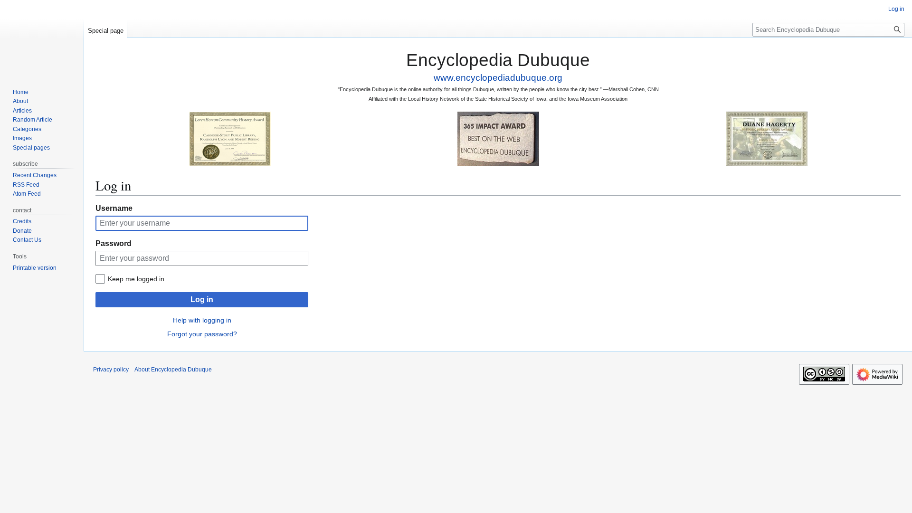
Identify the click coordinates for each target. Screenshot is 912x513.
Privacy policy (111, 369)
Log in (201, 299)
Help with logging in (202, 320)
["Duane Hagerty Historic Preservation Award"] (767, 138)
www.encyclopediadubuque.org (498, 78)
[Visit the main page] (42, 38)
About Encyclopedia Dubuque (173, 369)
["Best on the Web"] (498, 138)
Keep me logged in (136, 279)
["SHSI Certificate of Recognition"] (230, 138)
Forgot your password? (202, 334)
